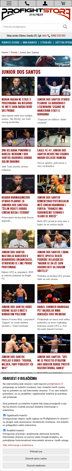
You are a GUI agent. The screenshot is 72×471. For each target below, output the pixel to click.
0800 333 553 (58, 35)
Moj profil (45, 3)
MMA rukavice (30, 42)
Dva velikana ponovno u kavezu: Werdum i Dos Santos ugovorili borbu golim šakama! (17, 156)
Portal (14, 52)
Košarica (63, 3)
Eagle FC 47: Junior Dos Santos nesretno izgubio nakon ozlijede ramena (53, 154)
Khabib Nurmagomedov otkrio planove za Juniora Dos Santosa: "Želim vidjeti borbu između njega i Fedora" (16, 204)
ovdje (64, 403)
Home (5, 52)
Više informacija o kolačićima (18, 445)
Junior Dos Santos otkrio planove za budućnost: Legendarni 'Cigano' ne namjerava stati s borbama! (53, 106)
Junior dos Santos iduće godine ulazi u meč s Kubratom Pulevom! (17, 310)
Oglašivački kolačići (17, 415)
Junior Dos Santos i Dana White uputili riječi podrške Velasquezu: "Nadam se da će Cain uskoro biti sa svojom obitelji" (52, 261)
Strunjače (46, 42)
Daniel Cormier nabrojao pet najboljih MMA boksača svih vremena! (53, 310)
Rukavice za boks (10, 42)
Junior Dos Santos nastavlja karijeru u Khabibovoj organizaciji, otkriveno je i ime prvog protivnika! (17, 259)
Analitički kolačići (15, 430)
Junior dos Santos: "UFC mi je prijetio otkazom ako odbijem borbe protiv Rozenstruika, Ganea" (53, 362)
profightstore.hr (55, 383)
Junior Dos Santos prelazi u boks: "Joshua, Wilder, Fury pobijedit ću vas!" (17, 362)
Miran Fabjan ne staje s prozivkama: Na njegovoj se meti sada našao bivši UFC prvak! (17, 105)
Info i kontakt (27, 3)
